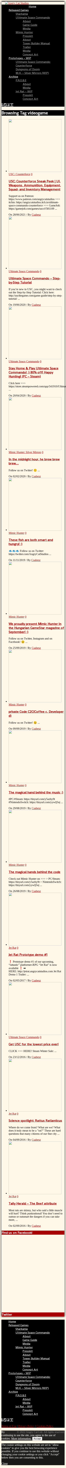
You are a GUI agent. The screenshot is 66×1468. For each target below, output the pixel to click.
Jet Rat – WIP (24, 91)
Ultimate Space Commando (33, 17)
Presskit (28, 36)
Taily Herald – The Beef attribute (33, 1203)
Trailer (27, 47)
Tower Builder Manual (36, 43)
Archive (13, 76)
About (27, 21)
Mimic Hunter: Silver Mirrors (25, 452)
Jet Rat (12, 947)
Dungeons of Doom (28, 69)
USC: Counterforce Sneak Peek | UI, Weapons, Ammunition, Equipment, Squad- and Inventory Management (35, 185)
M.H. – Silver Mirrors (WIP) (32, 73)
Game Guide (30, 25)
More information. (21, 1438)
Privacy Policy (26, 1426)
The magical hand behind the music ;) (36, 792)
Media (26, 28)
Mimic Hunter (24, 32)
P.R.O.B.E (21, 80)
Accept (37, 1438)
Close (4, 1463)
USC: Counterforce (19, 174)
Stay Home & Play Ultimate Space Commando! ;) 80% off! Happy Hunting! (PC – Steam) (33, 372)
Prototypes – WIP (20, 58)
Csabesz (36, 214)
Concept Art (30, 54)
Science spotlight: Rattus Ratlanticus (35, 1121)
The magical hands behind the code (34, 872)
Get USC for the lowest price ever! (34, 1044)
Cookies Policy (44, 1426)
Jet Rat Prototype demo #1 (28, 955)
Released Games (19, 10)
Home (32, 6)
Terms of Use (8, 1426)
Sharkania (22, 14)
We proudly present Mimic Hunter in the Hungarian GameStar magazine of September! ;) (36, 628)
